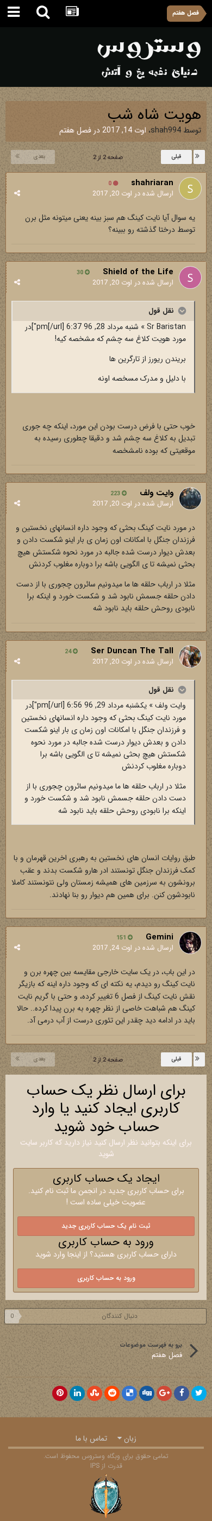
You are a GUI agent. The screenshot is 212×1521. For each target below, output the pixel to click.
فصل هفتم (75, 130)
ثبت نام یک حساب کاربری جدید (106, 1226)
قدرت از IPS (106, 1466)
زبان (129, 1438)
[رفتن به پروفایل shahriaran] (190, 188)
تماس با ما (91, 1438)
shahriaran (152, 183)
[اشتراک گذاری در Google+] (164, 1393)
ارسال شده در (132, 193)
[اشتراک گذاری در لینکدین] (77, 1393)
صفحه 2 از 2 (106, 157)
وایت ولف (156, 493)
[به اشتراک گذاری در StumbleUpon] (94, 1393)
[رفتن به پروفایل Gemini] (190, 943)
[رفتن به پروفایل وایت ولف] (190, 498)
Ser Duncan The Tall (132, 651)
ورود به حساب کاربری (106, 1278)
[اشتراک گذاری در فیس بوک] (181, 1393)
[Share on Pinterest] (59, 1393)
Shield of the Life (138, 272)
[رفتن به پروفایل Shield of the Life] (190, 277)
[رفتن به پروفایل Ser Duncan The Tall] (190, 656)
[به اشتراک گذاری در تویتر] (199, 1393)
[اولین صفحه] (199, 157)
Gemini (159, 937)
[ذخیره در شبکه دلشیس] (129, 1393)
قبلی (176, 157)
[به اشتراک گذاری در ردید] (112, 1393)
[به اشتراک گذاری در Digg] (146, 1393)
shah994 (166, 130)
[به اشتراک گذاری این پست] (17, 193)
